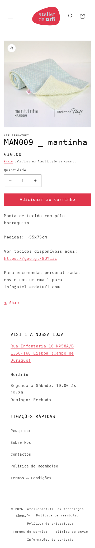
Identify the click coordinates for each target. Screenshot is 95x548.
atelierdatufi (40, 509)
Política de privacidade (50, 523)
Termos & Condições (31, 478)
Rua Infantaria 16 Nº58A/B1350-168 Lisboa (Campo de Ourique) (42, 353)
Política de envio (71, 532)
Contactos (21, 454)
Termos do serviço (30, 532)
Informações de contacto (50, 539)
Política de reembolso (57, 515)
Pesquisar (21, 431)
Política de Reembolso (34, 466)
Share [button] (15, 303)
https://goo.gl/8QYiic (30, 258)
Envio (8, 161)
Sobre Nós (21, 442)
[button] (10, 16)
